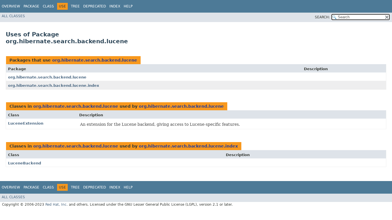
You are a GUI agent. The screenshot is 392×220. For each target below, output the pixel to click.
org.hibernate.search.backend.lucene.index (53, 85)
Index (114, 6)
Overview (11, 6)
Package (31, 6)
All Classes (13, 16)
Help (128, 6)
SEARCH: (322, 17)
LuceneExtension (25, 123)
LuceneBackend (24, 163)
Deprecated (94, 6)
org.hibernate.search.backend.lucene (94, 60)
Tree (75, 6)
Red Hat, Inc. (56, 205)
